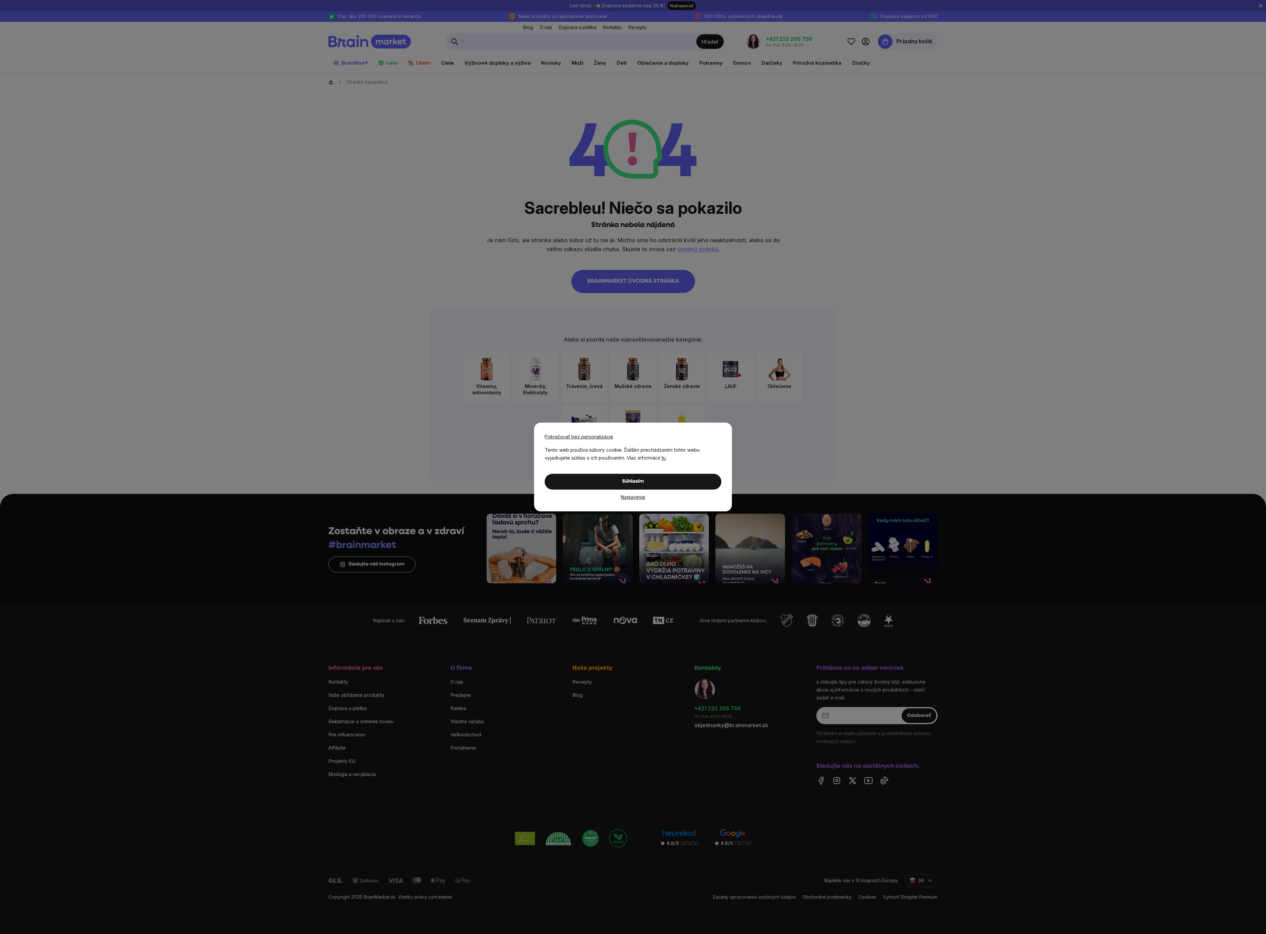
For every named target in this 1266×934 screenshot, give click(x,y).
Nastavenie (633, 497)
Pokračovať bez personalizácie (579, 436)
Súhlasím (633, 481)
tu (663, 458)
